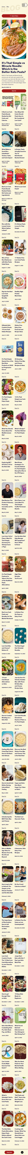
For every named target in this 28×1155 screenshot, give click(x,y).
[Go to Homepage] (22, 1152)
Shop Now (9, 1152)
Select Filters (15, 16)
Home (3, 6)
